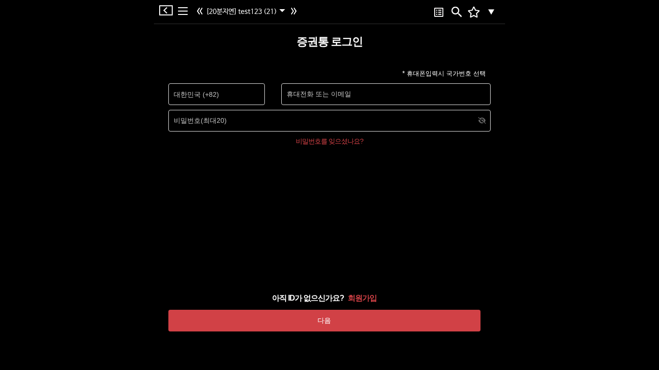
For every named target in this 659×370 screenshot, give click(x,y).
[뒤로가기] (168, 10)
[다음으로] (295, 12)
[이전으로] (201, 12)
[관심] (439, 12)
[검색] (456, 12)
